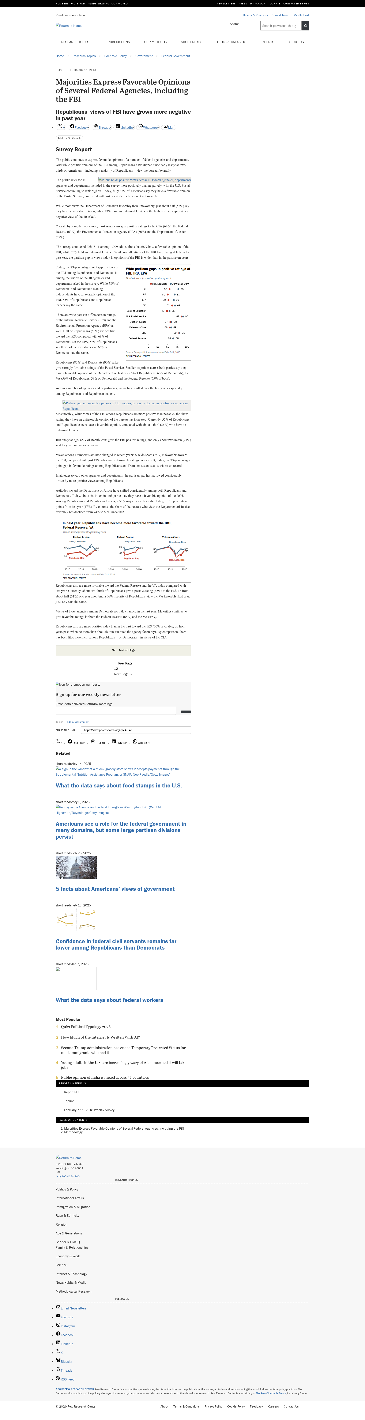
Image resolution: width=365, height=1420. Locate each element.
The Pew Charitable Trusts (271, 1393)
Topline (69, 1101)
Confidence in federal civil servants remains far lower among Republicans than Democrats (116, 944)
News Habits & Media (71, 1282)
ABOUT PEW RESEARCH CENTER (75, 1389)
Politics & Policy (67, 1189)
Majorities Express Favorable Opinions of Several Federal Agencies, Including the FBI (124, 1128)
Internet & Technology (71, 1274)
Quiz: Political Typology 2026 (86, 1026)
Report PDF (72, 1092)
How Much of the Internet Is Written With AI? (100, 1037)
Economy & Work (68, 1256)
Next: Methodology (123, 650)
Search (235, 24)
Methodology (73, 1132)
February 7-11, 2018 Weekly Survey (89, 1110)
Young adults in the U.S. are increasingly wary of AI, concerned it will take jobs (123, 1065)
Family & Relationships (72, 1247)
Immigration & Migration (73, 1207)
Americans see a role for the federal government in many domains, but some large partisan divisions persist (121, 830)
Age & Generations (69, 1233)
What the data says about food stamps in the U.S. (119, 785)
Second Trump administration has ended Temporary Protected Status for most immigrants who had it (123, 1050)
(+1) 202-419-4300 (68, 1176)
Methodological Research (73, 1291)
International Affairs (70, 1198)
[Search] (305, 25)
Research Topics (75, 42)
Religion (61, 1224)
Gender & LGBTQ (68, 1242)
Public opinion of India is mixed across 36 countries (105, 1077)
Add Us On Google (70, 138)
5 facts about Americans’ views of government (115, 888)
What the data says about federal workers (109, 999)
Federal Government (77, 722)
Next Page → (123, 674)
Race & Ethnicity (67, 1215)
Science (61, 1265)
